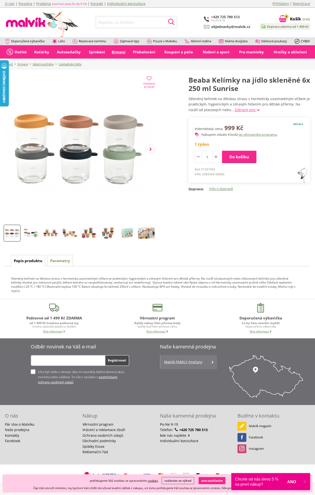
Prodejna (43, 3)
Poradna (25, 3)
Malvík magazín (260, 426)
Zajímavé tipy (129, 41)
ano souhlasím (212, 481)
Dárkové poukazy (274, 41)
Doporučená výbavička (28, 41)
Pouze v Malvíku (165, 41)
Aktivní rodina (201, 41)
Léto (61, 41)
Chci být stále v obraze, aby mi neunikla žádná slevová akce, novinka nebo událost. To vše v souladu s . (81, 377)
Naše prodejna (17, 429)
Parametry (60, 260)
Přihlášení (280, 3)
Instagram (256, 448)
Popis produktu (28, 260)
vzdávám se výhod (177, 481)
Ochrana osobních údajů (102, 435)
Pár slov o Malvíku (19, 424)
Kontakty (12, 435)
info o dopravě (221, 188)
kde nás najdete (173, 435)
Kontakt (97, 3)
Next (150, 149)
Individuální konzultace (126, 3)
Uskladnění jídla (70, 64)
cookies (153, 481)
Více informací (53, 331)
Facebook (12, 440)
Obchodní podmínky (99, 440)
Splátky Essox (93, 446)
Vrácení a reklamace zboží (103, 429)
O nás (10, 3)
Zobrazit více (245, 109)
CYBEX (305, 41)
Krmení (22, 64)
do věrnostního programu (258, 134)
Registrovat (117, 360)
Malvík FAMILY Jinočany (183, 362)
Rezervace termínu (92, 41)
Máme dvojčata (236, 41)
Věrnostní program (97, 424)
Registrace (301, 3)
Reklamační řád (95, 452)
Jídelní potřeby (43, 64)
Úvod (9, 64)
